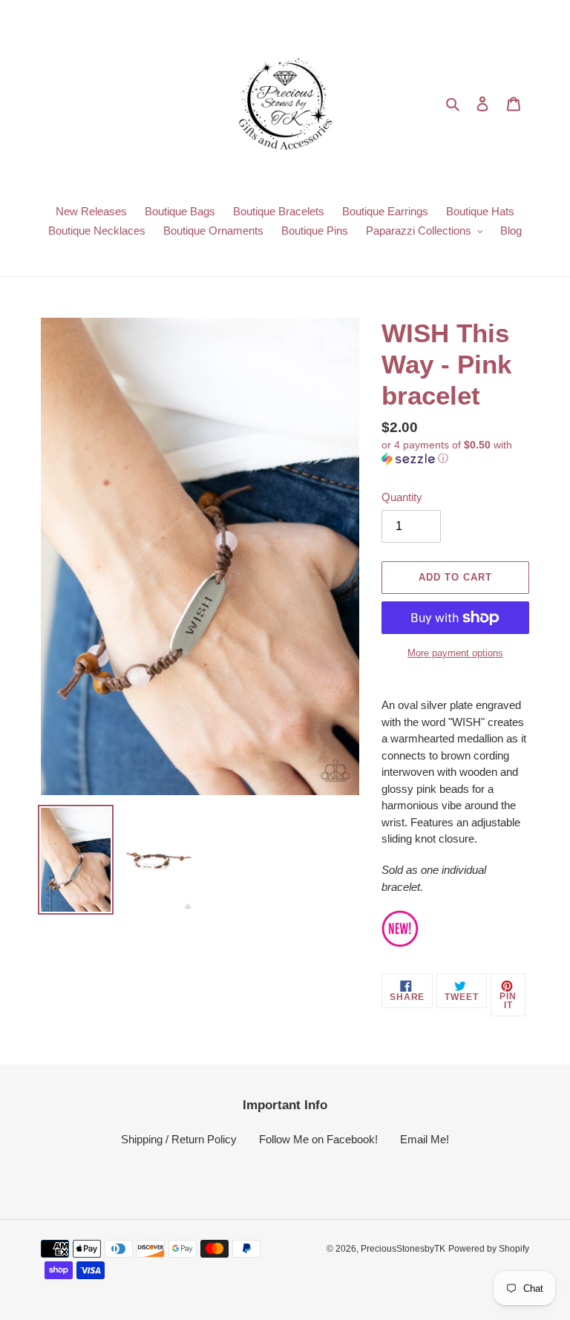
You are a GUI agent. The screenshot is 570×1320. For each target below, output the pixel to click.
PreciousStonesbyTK (403, 1249)
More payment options (455, 653)
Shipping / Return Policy (179, 1139)
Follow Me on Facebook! (318, 1139)
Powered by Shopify (488, 1249)
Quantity (401, 497)
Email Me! (424, 1139)
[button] (455, 451)
